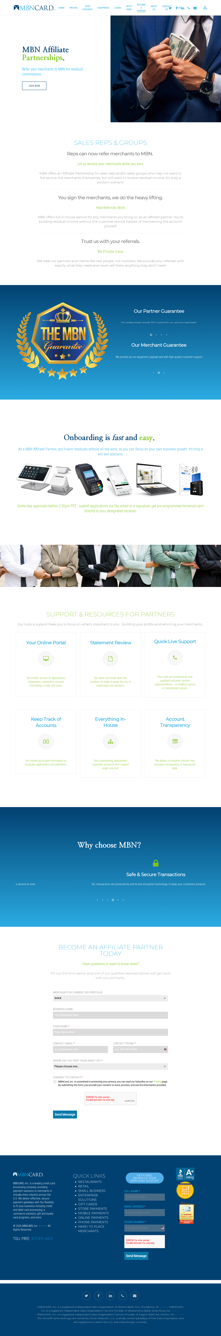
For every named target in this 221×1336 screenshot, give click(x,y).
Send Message (65, 1114)
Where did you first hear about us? (78, 1060)
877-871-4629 (42, 1238)
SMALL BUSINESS (91, 1191)
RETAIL (83, 1186)
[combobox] (110, 998)
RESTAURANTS (90, 1182)
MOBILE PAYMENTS (93, 1213)
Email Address (135, 1206)
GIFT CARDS (87, 1204)
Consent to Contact (68, 1077)
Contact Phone (124, 1043)
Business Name (63, 1009)
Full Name (132, 1191)
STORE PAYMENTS (92, 1209)
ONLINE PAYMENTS (93, 1218)
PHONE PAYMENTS (93, 1222)
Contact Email (64, 1043)
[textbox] (107, 998)
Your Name (61, 1026)
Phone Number (135, 1222)
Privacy (157, 1081)
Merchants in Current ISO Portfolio (77, 992)
